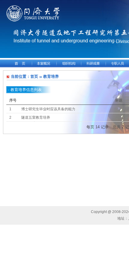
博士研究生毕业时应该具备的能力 (48, 109)
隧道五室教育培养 (35, 117)
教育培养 (51, 76)
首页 (34, 76)
